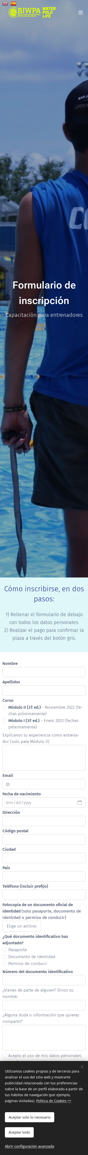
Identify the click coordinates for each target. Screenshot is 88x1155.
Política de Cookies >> (53, 1100)
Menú (81, 12)
